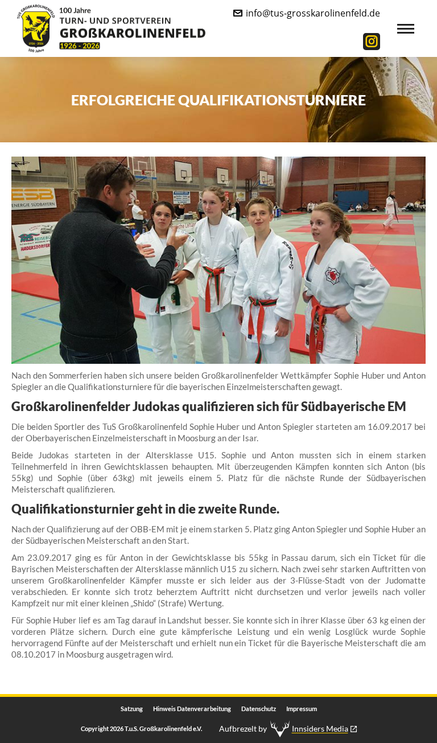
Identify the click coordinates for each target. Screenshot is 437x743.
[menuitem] (132, 709)
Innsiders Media (320, 728)
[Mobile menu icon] (405, 28)
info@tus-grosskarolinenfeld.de (313, 13)
